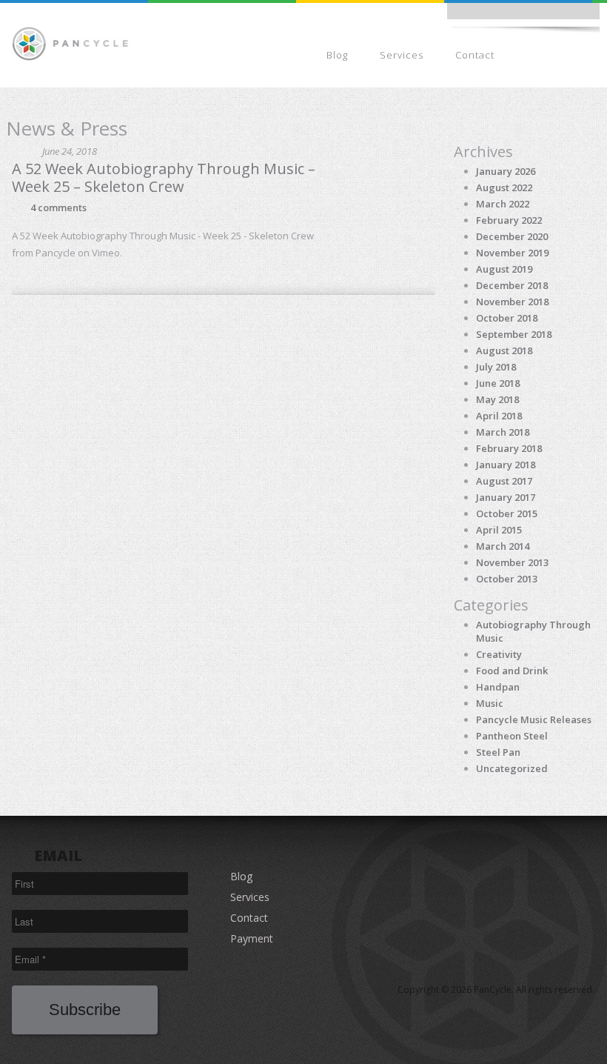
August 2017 (504, 481)
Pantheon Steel (512, 735)
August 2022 (504, 187)
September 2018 (513, 334)
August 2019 (504, 269)
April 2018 (499, 415)
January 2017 (505, 497)
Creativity (499, 654)
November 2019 (512, 252)
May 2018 (497, 399)
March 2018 (502, 432)
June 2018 (498, 383)
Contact (474, 54)
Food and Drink (512, 670)
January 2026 (505, 171)
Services (401, 54)
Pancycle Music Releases (533, 719)
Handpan (498, 687)
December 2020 (512, 236)
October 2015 (506, 513)
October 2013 (506, 578)
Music (489, 703)
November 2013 (512, 562)
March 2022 (502, 203)
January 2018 (505, 464)
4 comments (58, 207)
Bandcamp (514, 15)
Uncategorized (512, 768)
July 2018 (496, 366)
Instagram (481, 15)
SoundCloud (546, 15)
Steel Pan (498, 752)
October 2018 (506, 318)
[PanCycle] (70, 42)
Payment (560, 54)
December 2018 (512, 285)
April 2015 (499, 529)
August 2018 (504, 350)
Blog (337, 54)
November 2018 (512, 301)
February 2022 (509, 220)
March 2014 (502, 546)
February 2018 (509, 448)
